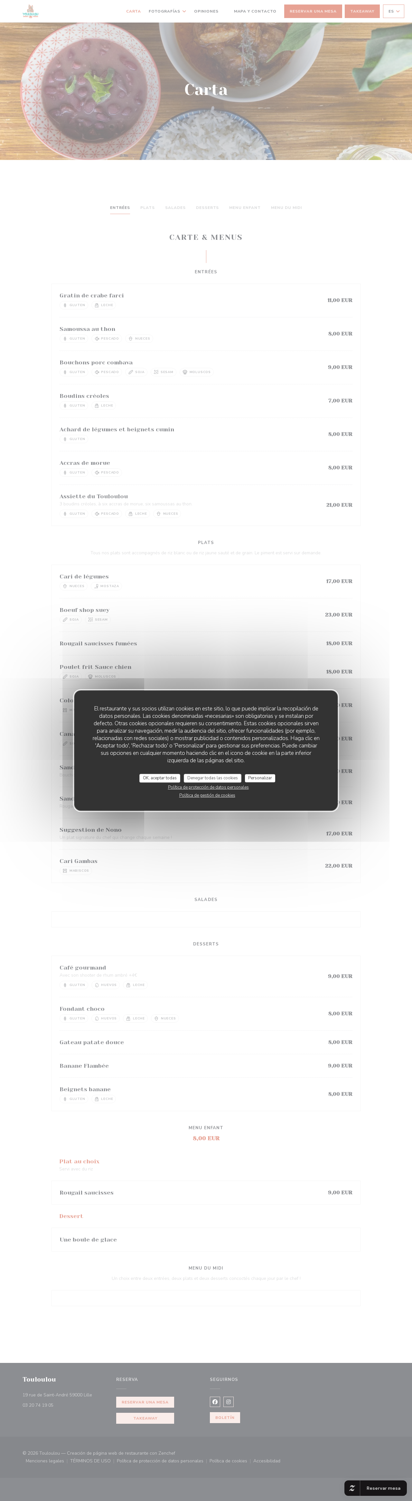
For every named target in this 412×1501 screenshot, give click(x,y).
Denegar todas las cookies (212, 778)
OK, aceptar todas (160, 778)
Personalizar (260, 778)
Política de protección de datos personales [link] (208, 787)
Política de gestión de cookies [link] (207, 795)
